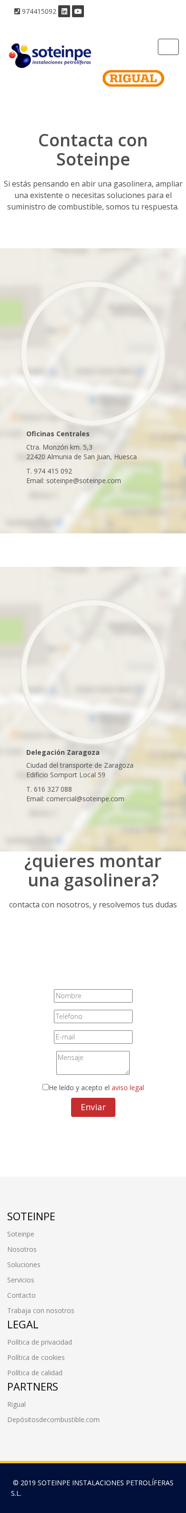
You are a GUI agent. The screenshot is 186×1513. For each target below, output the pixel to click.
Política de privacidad (39, 1342)
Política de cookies (36, 1357)
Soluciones (24, 1264)
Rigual (16, 1404)
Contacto (21, 1295)
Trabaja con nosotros (40, 1310)
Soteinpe (20, 1233)
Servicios (20, 1279)
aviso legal (128, 1087)
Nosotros (22, 1249)
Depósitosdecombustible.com (53, 1419)
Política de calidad (34, 1372)
